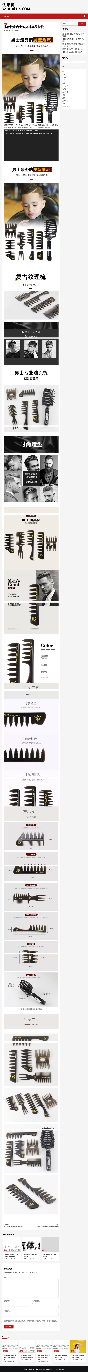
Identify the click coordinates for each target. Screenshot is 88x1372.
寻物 (63, 80)
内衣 (63, 71)
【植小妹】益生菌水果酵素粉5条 (72, 52)
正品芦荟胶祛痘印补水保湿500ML (72, 49)
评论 (5, 1277)
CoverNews (50, 1369)
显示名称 (7, 1301)
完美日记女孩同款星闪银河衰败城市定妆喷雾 (73, 45)
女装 (63, 74)
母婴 (63, 95)
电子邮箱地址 (36, 1302)
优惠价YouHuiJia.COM (16, 6)
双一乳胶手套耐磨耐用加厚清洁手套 (48, 1225)
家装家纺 (65, 77)
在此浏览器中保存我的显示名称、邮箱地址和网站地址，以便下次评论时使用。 (31, 1321)
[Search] (85, 16)
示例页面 (6, 16)
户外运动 (65, 86)
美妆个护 (65, 101)
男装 (63, 98)
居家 (5, 24)
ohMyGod (15, 30)
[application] (31, 145)
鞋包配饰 (65, 106)
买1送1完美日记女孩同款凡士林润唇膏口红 (73, 35)
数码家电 (65, 89)
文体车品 (65, 92)
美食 (63, 104)
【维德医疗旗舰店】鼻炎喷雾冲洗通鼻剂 (73, 40)
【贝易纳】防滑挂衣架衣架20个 (13, 1225)
